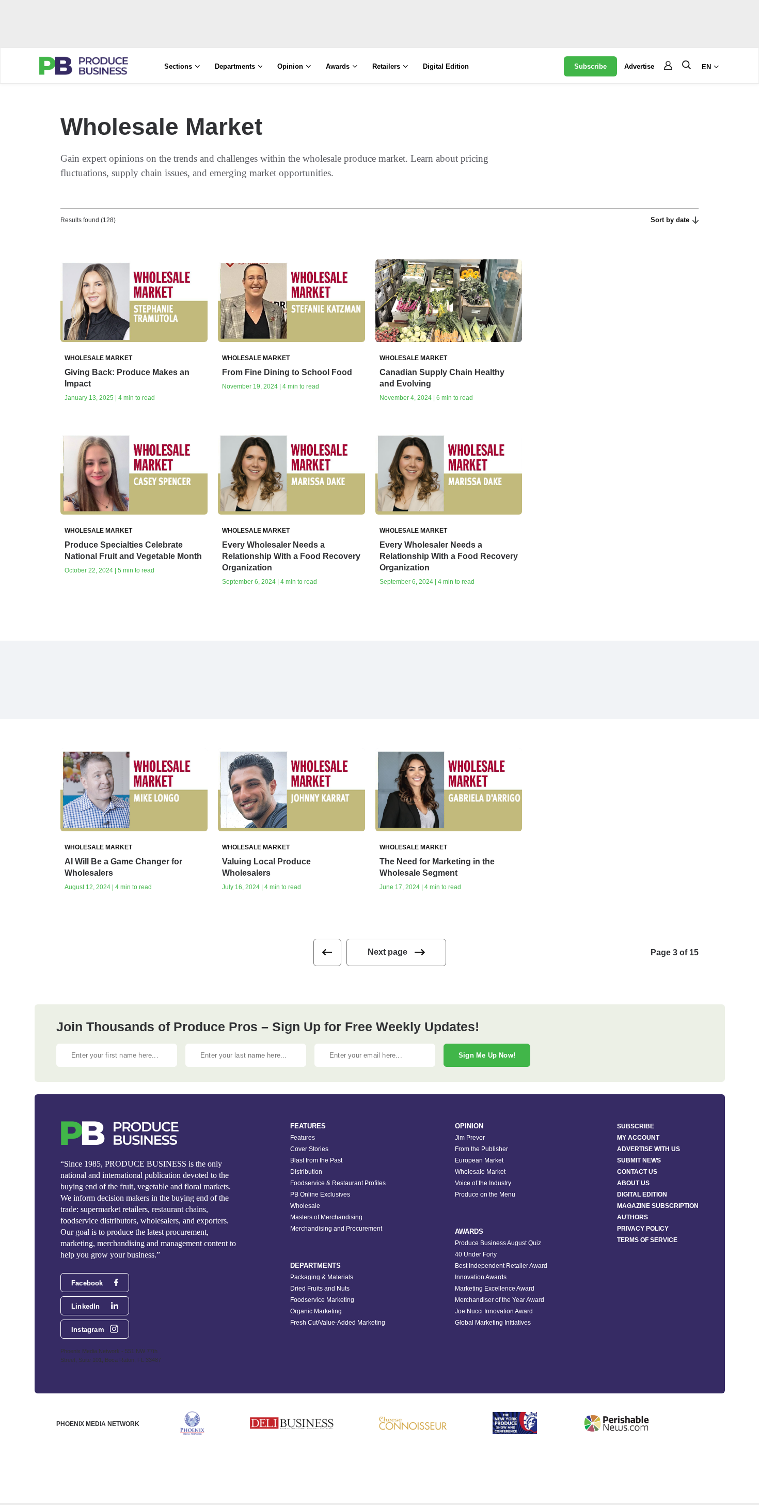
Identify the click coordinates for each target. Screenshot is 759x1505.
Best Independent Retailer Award (501, 1265)
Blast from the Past (316, 1160)
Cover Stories (309, 1149)
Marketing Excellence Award (494, 1288)
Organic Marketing (316, 1311)
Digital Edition (446, 66)
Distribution (306, 1171)
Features (302, 1137)
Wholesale (305, 1205)
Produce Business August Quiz (498, 1243)
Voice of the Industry (483, 1183)
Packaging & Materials (321, 1277)
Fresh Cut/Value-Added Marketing (337, 1322)
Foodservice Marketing (322, 1300)
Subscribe (590, 66)
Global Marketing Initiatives (493, 1322)
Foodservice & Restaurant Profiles (338, 1183)
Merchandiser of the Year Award (499, 1300)
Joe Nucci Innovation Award (494, 1311)
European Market (479, 1160)
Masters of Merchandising (326, 1217)
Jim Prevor (470, 1137)
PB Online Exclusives (320, 1194)
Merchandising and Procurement (336, 1228)
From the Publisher (481, 1149)
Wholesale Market (480, 1171)
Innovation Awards (481, 1277)
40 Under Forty (476, 1254)
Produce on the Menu (485, 1194)
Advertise (639, 66)
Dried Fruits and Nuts (320, 1288)
